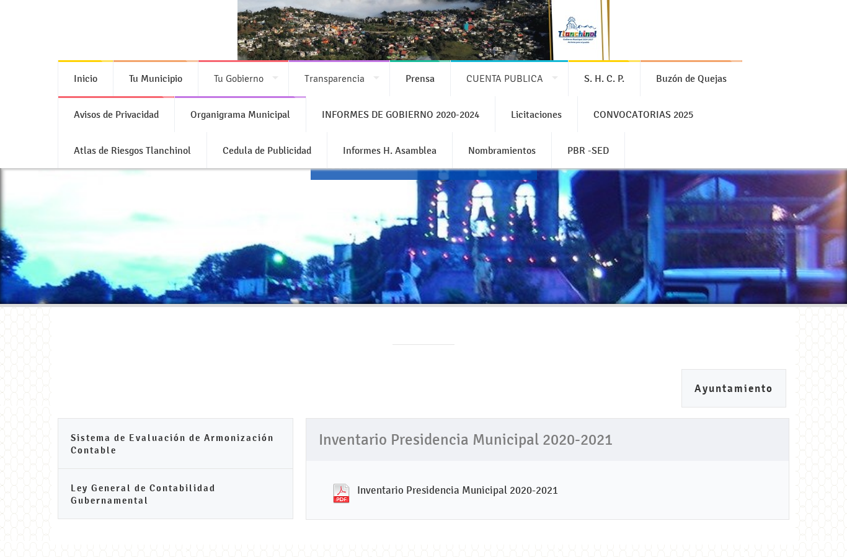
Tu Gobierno (239, 78)
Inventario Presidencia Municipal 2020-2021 (457, 490)
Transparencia (334, 78)
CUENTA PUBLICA (504, 78)
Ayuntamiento (733, 388)
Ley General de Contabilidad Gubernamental (143, 494)
